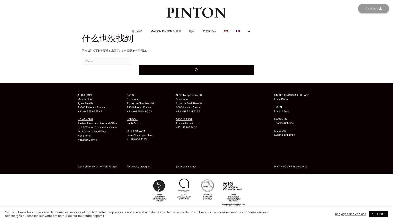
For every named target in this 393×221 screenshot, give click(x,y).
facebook (132, 166)
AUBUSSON (85, 95)
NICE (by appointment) (189, 95)
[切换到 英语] (196, 26)
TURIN (278, 106)
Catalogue (372, 8)
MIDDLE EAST (184, 119)
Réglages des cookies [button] (350, 214)
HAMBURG (280, 118)
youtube (180, 166)
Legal (113, 166)
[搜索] (196, 70)
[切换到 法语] (196, 28)
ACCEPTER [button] (378, 213)
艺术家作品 (209, 31)
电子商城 (137, 31)
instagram (145, 166)
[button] (249, 31)
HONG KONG (85, 119)
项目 (191, 31)
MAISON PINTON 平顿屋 (166, 31)
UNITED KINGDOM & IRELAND (291, 95)
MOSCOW (280, 130)
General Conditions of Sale (93, 166)
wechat (191, 166)
